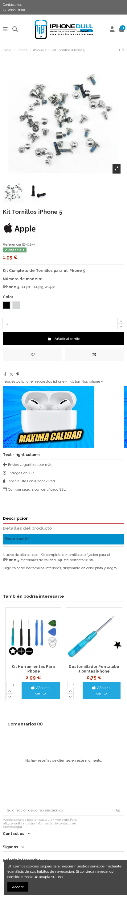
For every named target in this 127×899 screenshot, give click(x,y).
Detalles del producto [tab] (27, 528)
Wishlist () (16, 10)
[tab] (63, 539)
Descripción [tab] (16, 518)
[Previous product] (120, 50)
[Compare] (33, 661)
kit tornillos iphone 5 (86, 381)
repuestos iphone (18, 381)
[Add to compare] (94, 354)
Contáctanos (12, 4)
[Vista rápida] (41, 661)
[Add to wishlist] (32, 354)
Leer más (44, 464)
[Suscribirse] (118, 810)
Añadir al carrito (67, 339)
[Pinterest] (17, 374)
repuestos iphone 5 (51, 381)
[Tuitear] (11, 374)
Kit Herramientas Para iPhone (33, 669)
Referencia (12, 244)
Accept (18, 887)
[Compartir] (5, 374)
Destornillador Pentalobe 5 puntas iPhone (94, 669)
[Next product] (123, 50)
